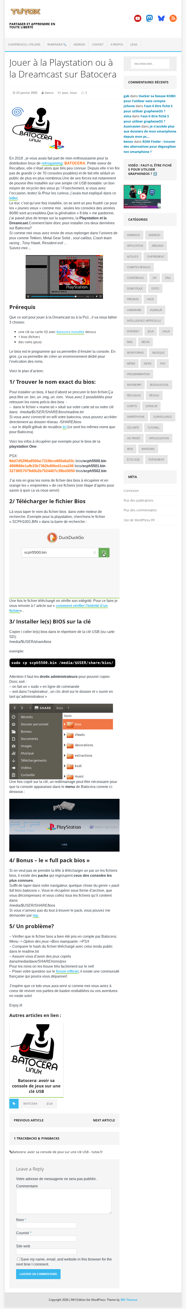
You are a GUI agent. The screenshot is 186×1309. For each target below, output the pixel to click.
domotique (135, 288)
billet (13, 198)
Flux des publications (138, 500)
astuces (132, 256)
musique (158, 353)
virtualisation (159, 438)
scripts (132, 406)
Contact (97, 44)
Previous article (29, 1120)
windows (148, 449)
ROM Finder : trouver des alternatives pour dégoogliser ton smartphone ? (150, 146)
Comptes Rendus (138, 267)
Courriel (23, 1233)
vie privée (133, 438)
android (154, 235)
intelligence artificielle (144, 321)
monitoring (135, 353)
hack (150, 299)
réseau (154, 395)
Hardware (134, 310)
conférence (135, 278)
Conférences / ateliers (24, 44)
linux (73, 92)
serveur (151, 406)
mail (130, 342)
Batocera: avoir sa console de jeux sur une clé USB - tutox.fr (57, 1152)
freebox (132, 299)
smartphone (136, 417)
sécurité (133, 428)
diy (155, 278)
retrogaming (52, 163)
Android (79, 44)
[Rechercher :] (150, 64)
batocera (30, 1103)
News (148, 363)
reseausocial (159, 385)
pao (162, 363)
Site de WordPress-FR (139, 520)
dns (168, 278)
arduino (158, 246)
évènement (156, 459)
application (135, 246)
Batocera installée (70, 332)
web (130, 449)
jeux (65, 92)
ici (64, 427)
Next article (104, 1120)
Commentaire (27, 1186)
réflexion (134, 395)
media (145, 342)
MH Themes (129, 1300)
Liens (133, 44)
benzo (49, 92)
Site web (23, 1246)
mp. (36, 915)
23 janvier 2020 (26, 92)
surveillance (162, 417)
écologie (133, 459)
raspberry (134, 385)
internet (133, 331)
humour (156, 310)
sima (127, 116)
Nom (20, 1220)
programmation (138, 374)
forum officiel (66, 971)
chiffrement (155, 256)
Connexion (131, 490)
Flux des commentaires (140, 510)
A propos (116, 44)
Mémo (131, 363)
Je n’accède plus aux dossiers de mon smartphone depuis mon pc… (150, 131)
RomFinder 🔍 (56, 44)
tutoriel (154, 428)
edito (155, 288)
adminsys (133, 235)
